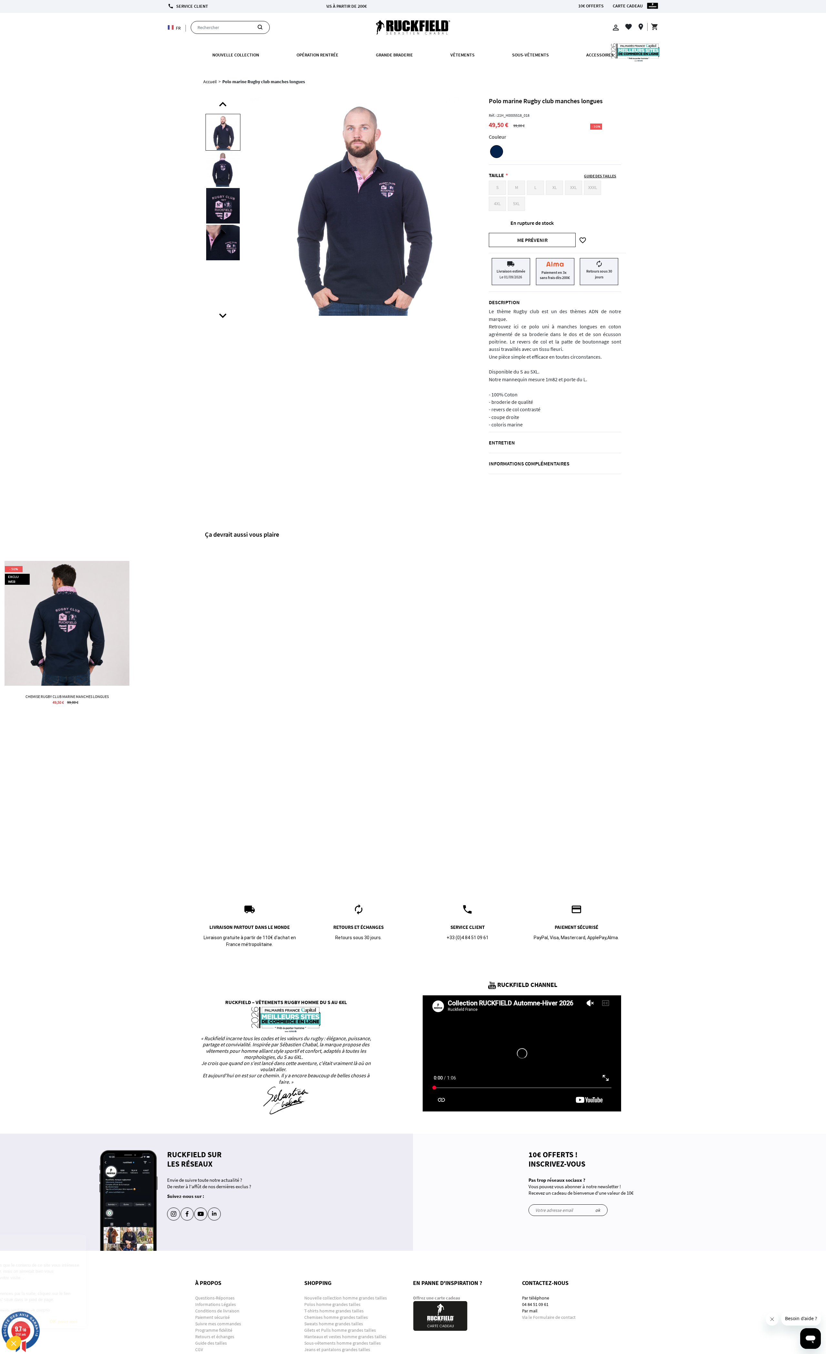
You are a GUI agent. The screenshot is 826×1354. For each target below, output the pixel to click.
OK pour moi (119, 1321)
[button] (13, 1343)
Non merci (28, 1321)
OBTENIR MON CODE (454, 141)
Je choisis (74, 1321)
